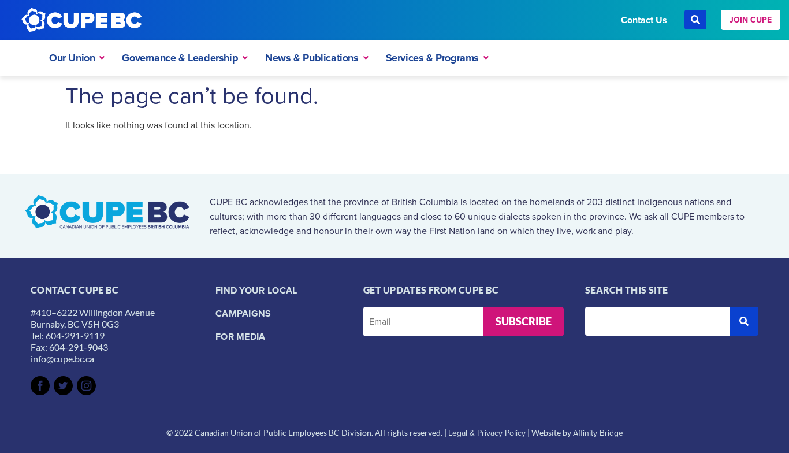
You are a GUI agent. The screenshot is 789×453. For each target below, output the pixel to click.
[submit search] (744, 321)
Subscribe (524, 321)
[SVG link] (40, 385)
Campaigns (243, 313)
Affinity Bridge (598, 433)
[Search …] (695, 19)
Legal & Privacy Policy (487, 433)
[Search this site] (657, 321)
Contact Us (644, 20)
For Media (240, 336)
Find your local (256, 290)
